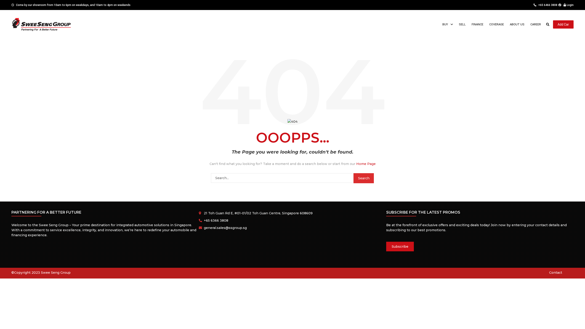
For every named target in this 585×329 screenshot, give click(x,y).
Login (570, 5)
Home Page (366, 164)
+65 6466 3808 (547, 5)
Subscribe (400, 246)
